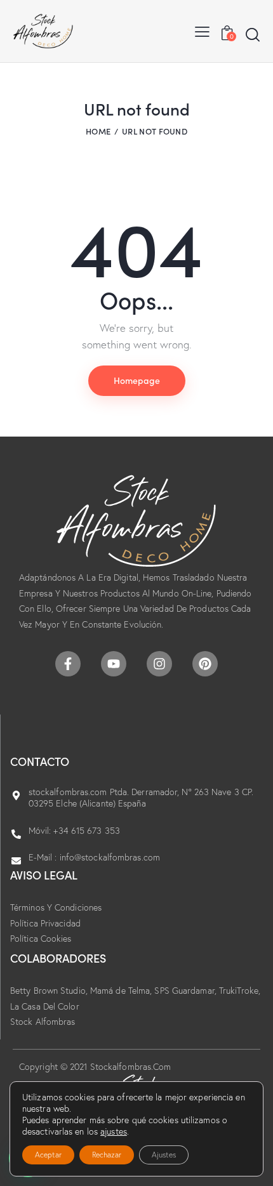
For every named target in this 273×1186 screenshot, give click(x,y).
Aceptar (48, 1154)
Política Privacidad (45, 923)
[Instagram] (159, 663)
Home (98, 131)
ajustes (113, 1131)
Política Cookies (41, 938)
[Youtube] (113, 663)
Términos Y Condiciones (56, 907)
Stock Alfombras (43, 1021)
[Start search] (252, 34)
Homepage (137, 380)
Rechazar (106, 1154)
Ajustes (164, 1154)
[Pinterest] (205, 663)
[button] (202, 31)
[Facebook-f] (68, 663)
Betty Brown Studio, (50, 990)
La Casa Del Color (44, 1006)
